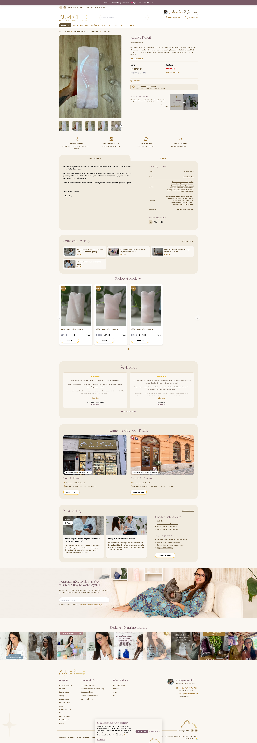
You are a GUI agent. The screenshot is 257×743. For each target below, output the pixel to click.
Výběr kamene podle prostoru (167, 526)
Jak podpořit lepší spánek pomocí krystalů (172, 539)
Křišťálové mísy (64, 702)
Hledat (146, 17)
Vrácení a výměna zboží (89, 695)
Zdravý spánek (182, 189)
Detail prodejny (71, 492)
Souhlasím (142, 731)
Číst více (95, 398)
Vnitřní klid (183, 184)
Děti (192, 177)
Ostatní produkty (65, 709)
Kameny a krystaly (65, 685)
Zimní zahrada (189, 204)
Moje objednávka (87, 699)
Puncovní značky (119, 685)
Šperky (61, 695)
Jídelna (183, 196)
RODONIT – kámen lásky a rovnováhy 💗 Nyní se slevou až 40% (127, 3)
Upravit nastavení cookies (190, 736)
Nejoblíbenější (64, 720)
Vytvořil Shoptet (190, 738)
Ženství (190, 184)
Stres (174, 189)
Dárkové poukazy (65, 716)
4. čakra (190, 189)
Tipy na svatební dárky (165, 547)
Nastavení (101, 739)
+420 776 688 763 (86, 7)
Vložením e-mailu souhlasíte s (80, 604)
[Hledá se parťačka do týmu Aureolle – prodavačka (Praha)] (83, 525)
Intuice (191, 182)
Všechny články (188, 241)
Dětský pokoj (170, 196)
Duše (186, 186)
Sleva (61, 713)
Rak (192, 209)
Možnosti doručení (172, 72)
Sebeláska (180, 186)
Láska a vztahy (184, 187)
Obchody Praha (73, 7)
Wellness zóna (178, 204)
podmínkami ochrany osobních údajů (90, 604)
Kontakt (116, 688)
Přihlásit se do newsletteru (106, 600)
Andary (62, 706)
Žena (185, 177)
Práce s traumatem (187, 191)
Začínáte (160, 521)
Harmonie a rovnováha (180, 182)
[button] (128, 349)
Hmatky (62, 688)
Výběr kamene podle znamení (167, 524)
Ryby (184, 209)
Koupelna (178, 198)
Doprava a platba (87, 692)
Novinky (62, 723)
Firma (178, 196)
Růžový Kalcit (189, 171)
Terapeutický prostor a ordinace (182, 202)
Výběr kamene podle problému (167, 529)
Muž (188, 177)
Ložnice (184, 198)
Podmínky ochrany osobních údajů (93, 688)
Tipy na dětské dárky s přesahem (169, 542)
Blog (114, 695)
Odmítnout (154, 731)
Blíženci (179, 209)
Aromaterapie (64, 699)
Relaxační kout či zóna (185, 200)
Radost (173, 186)
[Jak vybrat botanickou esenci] (126, 525)
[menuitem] (65, 25)
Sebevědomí (175, 184)
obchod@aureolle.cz (101, 7)
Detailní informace (137, 58)
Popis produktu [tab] (95, 158)
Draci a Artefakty (65, 692)
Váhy (188, 209)
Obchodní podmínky (88, 685)
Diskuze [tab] (163, 158)
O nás (115, 692)
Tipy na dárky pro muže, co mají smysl (170, 545)
